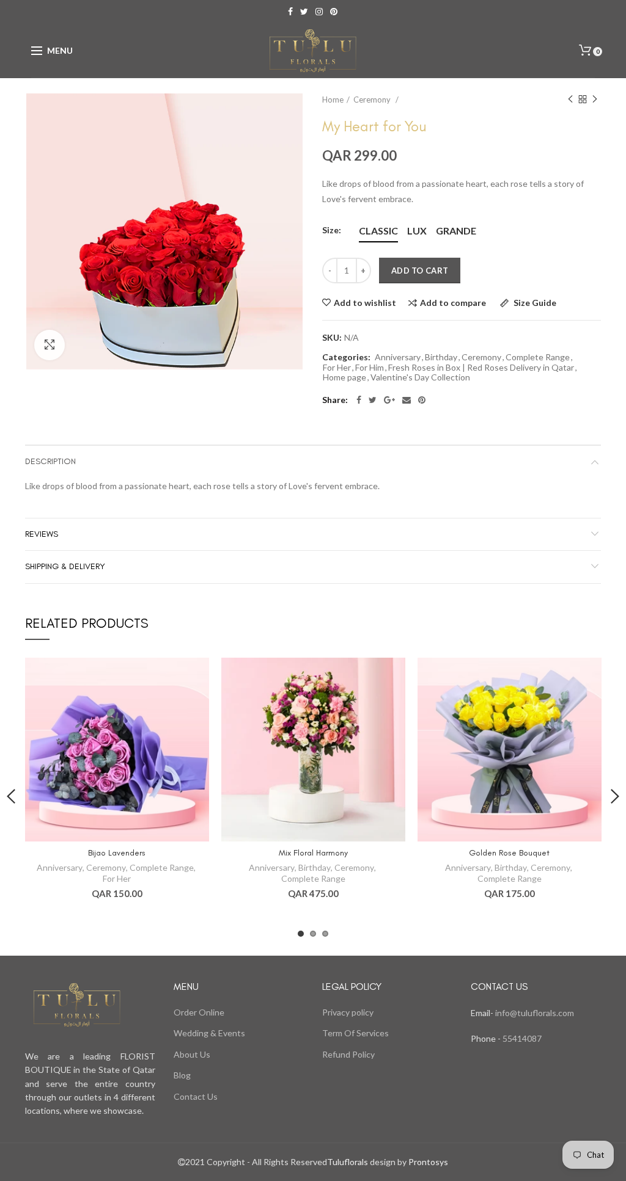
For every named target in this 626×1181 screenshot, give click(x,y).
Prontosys (427, 1162)
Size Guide (534, 303)
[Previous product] (570, 99)
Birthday (441, 357)
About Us (192, 1054)
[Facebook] (359, 400)
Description (50, 461)
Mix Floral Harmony (313, 853)
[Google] (389, 400)
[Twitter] (372, 400)
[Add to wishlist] (192, 674)
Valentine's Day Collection (420, 377)
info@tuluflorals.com (534, 1013)
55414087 (521, 1038)
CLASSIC (378, 230)
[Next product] (595, 99)
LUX (417, 230)
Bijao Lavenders (116, 853)
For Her (337, 367)
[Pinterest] (421, 400)
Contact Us (196, 1096)
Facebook (290, 12)
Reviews (41, 534)
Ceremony (372, 99)
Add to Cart (419, 270)
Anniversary (398, 357)
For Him (369, 367)
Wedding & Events (209, 1033)
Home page (344, 377)
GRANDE (456, 230)
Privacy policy (348, 1012)
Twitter (304, 12)
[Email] (406, 400)
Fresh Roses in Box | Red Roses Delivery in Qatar (481, 367)
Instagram (319, 12)
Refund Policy (348, 1054)
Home (333, 99)
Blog (182, 1075)
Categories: (346, 357)
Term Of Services (355, 1033)
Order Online (199, 1012)
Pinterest (333, 12)
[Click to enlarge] (49, 345)
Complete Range (538, 357)
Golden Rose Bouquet (509, 853)
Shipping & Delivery (65, 566)
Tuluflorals (347, 1162)
